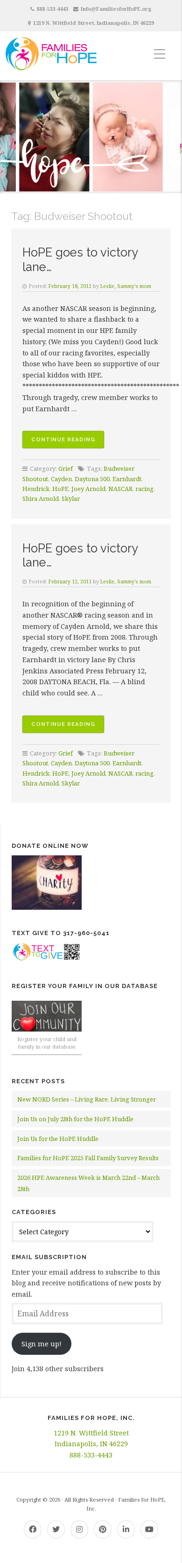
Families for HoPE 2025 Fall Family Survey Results (88, 1158)
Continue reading (67, 442)
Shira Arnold (40, 498)
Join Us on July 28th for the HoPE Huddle (75, 1119)
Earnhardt (126, 479)
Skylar (71, 498)
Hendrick (35, 488)
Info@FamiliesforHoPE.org (116, 8)
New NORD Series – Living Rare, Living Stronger (86, 1099)
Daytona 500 (92, 479)
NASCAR (120, 488)
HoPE (60, 488)
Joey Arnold (88, 488)
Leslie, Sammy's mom (125, 286)
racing (144, 488)
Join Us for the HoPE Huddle (57, 1138)
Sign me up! (41, 1343)
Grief (65, 468)
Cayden (61, 479)
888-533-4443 (52, 8)
